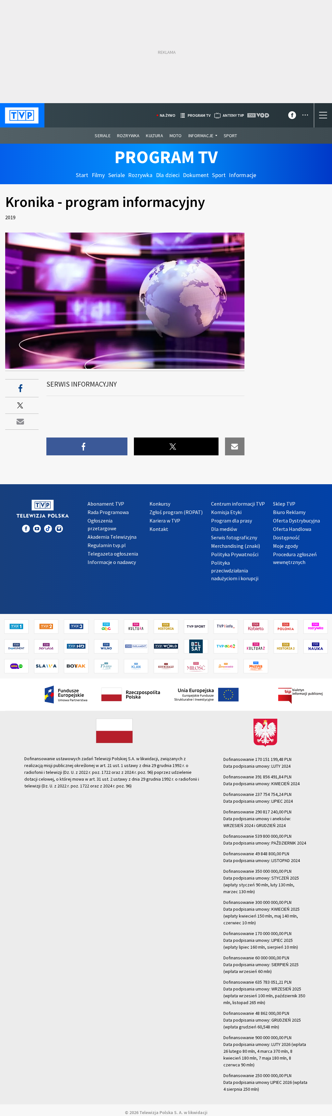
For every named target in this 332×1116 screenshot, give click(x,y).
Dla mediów (224, 529)
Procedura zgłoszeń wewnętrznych (295, 558)
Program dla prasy (231, 520)
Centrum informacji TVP (238, 503)
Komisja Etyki (226, 512)
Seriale (102, 135)
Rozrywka (128, 135)
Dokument (196, 175)
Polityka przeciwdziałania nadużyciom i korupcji (234, 570)
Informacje (201, 135)
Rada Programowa (108, 512)
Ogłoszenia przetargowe (102, 524)
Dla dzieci (168, 175)
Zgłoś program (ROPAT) (176, 512)
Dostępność (286, 537)
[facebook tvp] (292, 116)
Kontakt (158, 529)
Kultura (154, 135)
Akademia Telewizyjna (112, 537)
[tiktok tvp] (48, 529)
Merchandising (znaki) (235, 546)
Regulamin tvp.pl (107, 545)
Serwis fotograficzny (234, 537)
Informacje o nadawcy (112, 562)
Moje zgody (285, 546)
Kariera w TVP (164, 520)
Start (82, 175)
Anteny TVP (233, 115)
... (305, 112)
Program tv (199, 115)
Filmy (98, 175)
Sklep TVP (284, 503)
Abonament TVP (106, 503)
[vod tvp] (258, 115)
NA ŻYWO (167, 115)
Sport (230, 135)
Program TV (166, 157)
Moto (176, 135)
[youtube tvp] (37, 529)
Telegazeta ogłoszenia (113, 553)
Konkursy (159, 503)
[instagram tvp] (59, 529)
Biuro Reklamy (289, 512)
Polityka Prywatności (234, 554)
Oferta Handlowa (292, 529)
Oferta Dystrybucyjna (296, 520)
